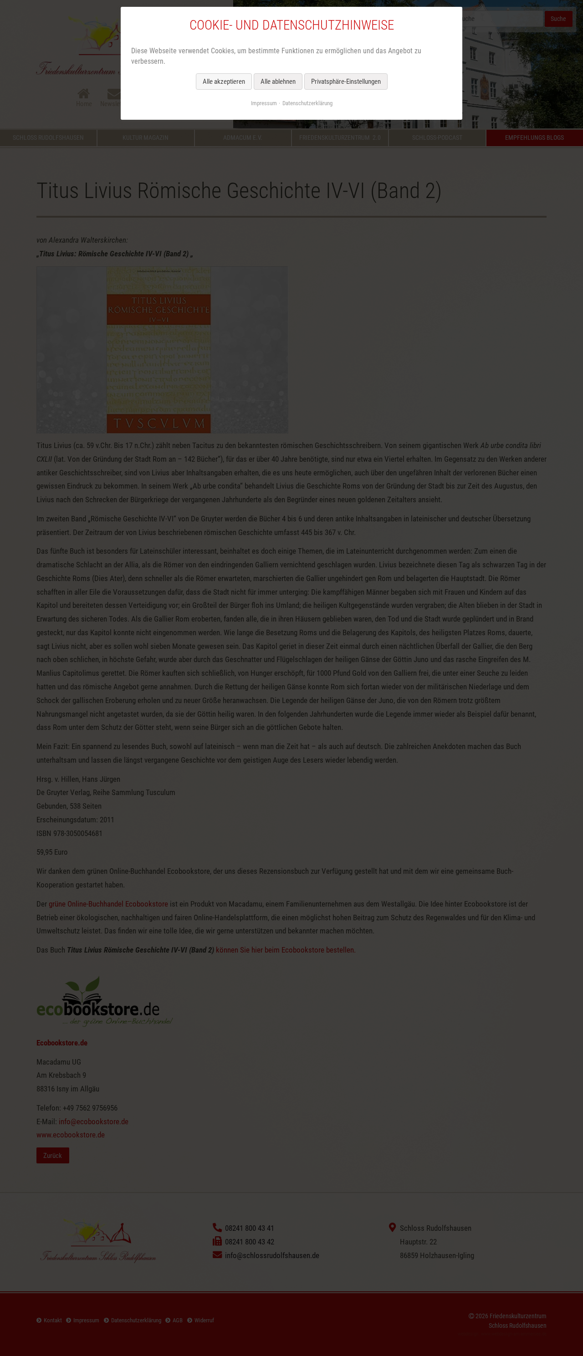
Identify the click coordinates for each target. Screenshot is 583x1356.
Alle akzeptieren (224, 81)
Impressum (264, 103)
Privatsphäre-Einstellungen (346, 81)
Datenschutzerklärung (307, 103)
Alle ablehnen (278, 81)
